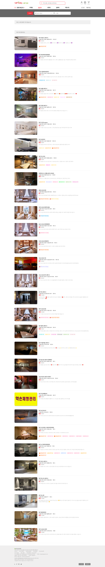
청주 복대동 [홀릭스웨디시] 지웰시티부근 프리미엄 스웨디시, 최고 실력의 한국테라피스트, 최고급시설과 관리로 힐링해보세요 (64, 331)
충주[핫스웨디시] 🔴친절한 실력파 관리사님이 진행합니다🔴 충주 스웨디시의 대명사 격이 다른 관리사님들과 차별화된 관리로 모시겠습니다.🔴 (63, 297)
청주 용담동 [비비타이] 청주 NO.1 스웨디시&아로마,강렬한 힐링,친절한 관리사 (54, 144)
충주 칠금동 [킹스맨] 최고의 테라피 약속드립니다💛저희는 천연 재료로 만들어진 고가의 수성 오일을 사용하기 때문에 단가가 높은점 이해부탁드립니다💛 (63, 501)
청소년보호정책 (41, 551)
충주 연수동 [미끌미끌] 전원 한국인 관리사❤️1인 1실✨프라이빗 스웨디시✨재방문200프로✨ (58, 348)
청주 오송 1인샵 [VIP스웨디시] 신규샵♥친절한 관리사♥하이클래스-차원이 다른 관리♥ (55, 280)
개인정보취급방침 (28, 551)
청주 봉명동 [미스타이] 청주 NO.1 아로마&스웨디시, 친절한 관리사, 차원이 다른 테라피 (56, 161)
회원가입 (88, 7)
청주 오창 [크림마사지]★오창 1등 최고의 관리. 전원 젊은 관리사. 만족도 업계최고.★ (55, 76)
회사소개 (16, 551)
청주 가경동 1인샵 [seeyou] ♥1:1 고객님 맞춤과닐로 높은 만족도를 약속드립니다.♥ (55, 127)
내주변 (48, 7)
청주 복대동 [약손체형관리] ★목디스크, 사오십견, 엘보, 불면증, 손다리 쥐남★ (54, 398)
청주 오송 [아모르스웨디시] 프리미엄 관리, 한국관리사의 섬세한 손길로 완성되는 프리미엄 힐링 (58, 381)
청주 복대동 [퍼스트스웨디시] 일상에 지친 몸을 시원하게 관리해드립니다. (53, 483)
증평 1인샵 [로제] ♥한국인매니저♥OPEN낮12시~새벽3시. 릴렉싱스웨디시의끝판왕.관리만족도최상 (58, 195)
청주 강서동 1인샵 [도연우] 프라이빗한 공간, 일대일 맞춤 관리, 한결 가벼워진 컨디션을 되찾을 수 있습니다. (60, 534)
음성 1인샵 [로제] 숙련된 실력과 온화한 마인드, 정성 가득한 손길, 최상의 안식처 (54, 229)
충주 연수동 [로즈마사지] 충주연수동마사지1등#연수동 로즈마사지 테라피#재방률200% (56, 415)
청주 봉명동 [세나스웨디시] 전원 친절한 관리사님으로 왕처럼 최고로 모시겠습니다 (55, 466)
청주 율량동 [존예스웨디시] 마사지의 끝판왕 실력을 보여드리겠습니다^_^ (53, 110)
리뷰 (54, 39)
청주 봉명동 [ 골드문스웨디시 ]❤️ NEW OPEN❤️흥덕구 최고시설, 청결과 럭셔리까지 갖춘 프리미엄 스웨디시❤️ (61, 365)
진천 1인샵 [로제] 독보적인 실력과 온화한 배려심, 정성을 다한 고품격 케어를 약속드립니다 (57, 212)
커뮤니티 (67, 7)
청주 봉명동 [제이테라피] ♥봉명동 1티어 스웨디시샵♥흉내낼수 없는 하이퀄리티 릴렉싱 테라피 (57, 59)
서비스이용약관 (21, 551)
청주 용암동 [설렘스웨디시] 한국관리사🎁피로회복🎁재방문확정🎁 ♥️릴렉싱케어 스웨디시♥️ (58, 93)
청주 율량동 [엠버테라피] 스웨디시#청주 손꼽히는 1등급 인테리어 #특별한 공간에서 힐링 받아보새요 (59, 517)
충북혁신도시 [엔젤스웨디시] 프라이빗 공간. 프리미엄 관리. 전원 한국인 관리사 (54, 178)
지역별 (31, 7)
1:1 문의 (81, 564)
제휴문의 (88, 564)
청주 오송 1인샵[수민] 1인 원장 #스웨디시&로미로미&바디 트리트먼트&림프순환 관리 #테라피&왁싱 (59, 263)
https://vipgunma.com (23, 560)
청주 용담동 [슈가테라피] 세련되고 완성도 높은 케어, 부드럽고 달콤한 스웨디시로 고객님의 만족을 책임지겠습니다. (61, 449)
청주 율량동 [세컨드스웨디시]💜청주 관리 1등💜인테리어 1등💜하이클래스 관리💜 (55, 43)
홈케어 (57, 7)
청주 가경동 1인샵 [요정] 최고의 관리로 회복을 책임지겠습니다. (51, 314)
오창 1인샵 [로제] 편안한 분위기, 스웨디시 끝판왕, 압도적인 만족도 (52, 246)
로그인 (82, 7)
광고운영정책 (35, 551)
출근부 (40, 7)
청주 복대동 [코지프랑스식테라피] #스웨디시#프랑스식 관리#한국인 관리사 (54, 432)
